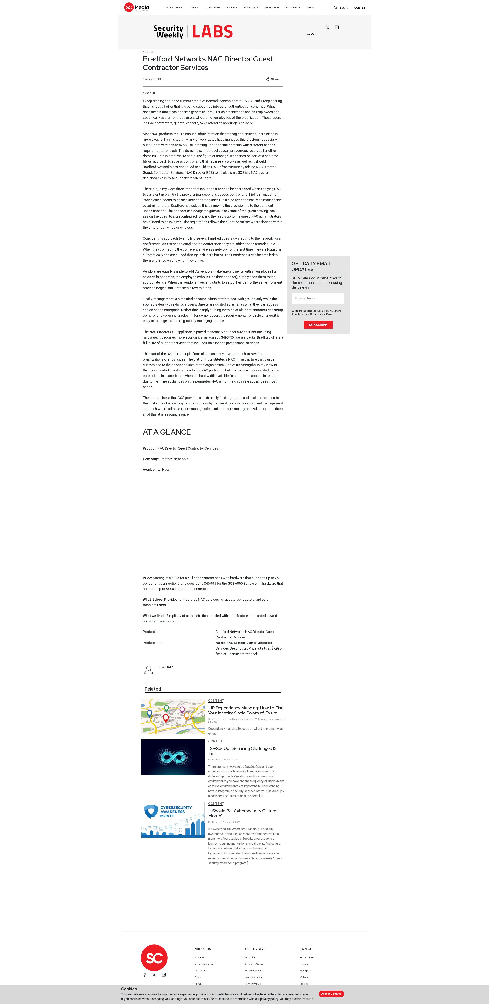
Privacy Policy (325, 314)
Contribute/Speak (254, 964)
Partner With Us (253, 983)
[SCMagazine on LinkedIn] (164, 974)
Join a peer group (253, 977)
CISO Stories (173, 7)
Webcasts (304, 977)
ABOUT (311, 33)
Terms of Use (307, 314)
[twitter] (327, 27)
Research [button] (272, 7)
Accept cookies (331, 993)
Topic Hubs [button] (213, 7)
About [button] (311, 7)
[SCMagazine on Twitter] (154, 974)
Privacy (198, 983)
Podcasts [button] (251, 7)
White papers (306, 970)
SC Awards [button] (292, 7)
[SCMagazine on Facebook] (144, 974)
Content (149, 52)
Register (359, 7)
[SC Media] (136, 7)
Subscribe (318, 325)
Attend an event (253, 970)
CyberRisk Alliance (204, 964)
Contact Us (200, 970)
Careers (198, 977)
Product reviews (308, 957)
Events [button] (232, 7)
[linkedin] (337, 27)
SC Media (199, 957)
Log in (344, 7)
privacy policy (269, 999)
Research (304, 964)
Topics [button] (194, 7)
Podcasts (304, 983)
